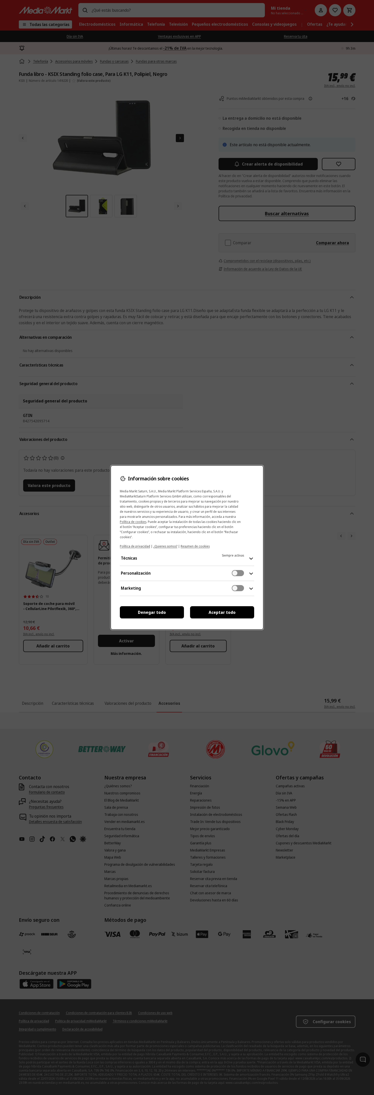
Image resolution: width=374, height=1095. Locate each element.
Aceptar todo (222, 612)
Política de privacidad (135, 546)
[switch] (238, 573)
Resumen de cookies (195, 546)
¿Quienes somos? (165, 546)
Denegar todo (152, 612)
